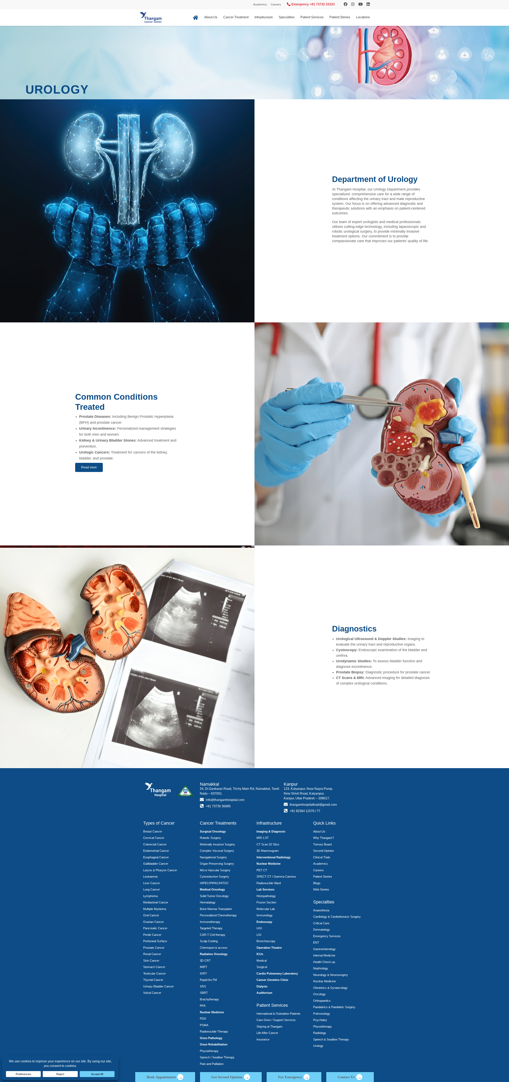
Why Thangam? (323, 837)
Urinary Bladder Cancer (158, 986)
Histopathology (266, 896)
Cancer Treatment (236, 17)
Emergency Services (327, 936)
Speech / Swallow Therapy (217, 1057)
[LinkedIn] (368, 4)
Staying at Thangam (269, 1026)
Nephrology (320, 968)
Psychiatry (320, 1020)
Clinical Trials (321, 857)
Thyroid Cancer (153, 979)
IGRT (203, 973)
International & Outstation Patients (278, 1013)
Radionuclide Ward (268, 883)
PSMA (204, 1025)
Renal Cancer (152, 954)
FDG (203, 1018)
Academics (260, 4)
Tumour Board (322, 844)
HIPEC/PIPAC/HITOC (214, 883)
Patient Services (311, 17)
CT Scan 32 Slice (267, 844)
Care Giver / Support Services (276, 1020)
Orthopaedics (322, 1000)
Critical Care (321, 923)
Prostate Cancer (153, 947)
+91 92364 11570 (302, 811)
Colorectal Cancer (155, 844)
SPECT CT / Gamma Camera (276, 876)
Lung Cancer (151, 889)
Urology (318, 1045)
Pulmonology (321, 1013)
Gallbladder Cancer (155, 863)
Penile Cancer (152, 934)
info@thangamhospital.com (225, 800)
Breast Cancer (152, 831)
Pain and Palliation (211, 1064)
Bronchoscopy (265, 941)
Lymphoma (150, 896)
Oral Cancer (151, 915)
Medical (261, 960)
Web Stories (321, 889)
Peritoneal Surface (155, 941)
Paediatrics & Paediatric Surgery (334, 1007)
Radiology (319, 1033)
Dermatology (321, 929)
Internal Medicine (324, 955)
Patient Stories (339, 17)
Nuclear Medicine (212, 1012)
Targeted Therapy (211, 928)
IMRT (203, 967)
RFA (203, 1005)
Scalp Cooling (209, 941)
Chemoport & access (213, 947)
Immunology (264, 915)
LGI (258, 934)
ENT (316, 942)
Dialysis (261, 986)
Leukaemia (150, 876)
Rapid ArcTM (208, 979)
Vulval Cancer (152, 992)
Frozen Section (266, 902)
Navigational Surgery (213, 857)
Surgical (261, 967)
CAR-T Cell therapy (212, 934)
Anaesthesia (321, 910)
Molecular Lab (265, 909)
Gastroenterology (324, 949)
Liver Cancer (151, 883)
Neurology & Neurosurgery (330, 975)
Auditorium (264, 992)
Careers (276, 4)
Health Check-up (324, 962)
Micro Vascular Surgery (215, 870)
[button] (89, 467)
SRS (203, 986)
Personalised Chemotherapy (218, 915)
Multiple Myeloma (154, 909)
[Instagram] (345, 4)
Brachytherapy (209, 999)
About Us (210, 17)
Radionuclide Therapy (214, 1031)
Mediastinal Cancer (155, 902)
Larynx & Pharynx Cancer (160, 870)
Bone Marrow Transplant (216, 909)
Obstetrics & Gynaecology (330, 987)
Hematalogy (208, 902)
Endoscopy (264, 921)
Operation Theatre (269, 947)
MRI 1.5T (262, 837)
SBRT (204, 992)
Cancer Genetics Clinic (272, 979)
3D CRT (205, 960)
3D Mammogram (267, 850)
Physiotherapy (209, 1051)
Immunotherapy (210, 921)
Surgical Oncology (213, 831)
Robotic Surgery (210, 837)
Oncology (319, 994)
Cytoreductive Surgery (214, 876)
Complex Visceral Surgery (217, 850)
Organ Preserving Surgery (217, 863)
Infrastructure (263, 17)
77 (318, 811)
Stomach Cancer (154, 967)
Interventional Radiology (273, 857)
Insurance (262, 1039)
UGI (259, 928)
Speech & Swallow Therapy (331, 1039)
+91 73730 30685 (218, 806)
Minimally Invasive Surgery (217, 844)
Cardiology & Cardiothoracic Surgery (337, 916)
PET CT (261, 870)
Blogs (317, 883)
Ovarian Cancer (153, 921)
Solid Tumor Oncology (214, 896)
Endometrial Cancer (156, 850)
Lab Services (265, 889)
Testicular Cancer (154, 973)
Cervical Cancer (153, 837)
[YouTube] (360, 4)
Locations (363, 17)
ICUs (259, 954)
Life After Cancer (267, 1033)
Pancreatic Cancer (155, 928)
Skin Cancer (151, 960)
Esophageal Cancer (156, 857)
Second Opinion (323, 850)
